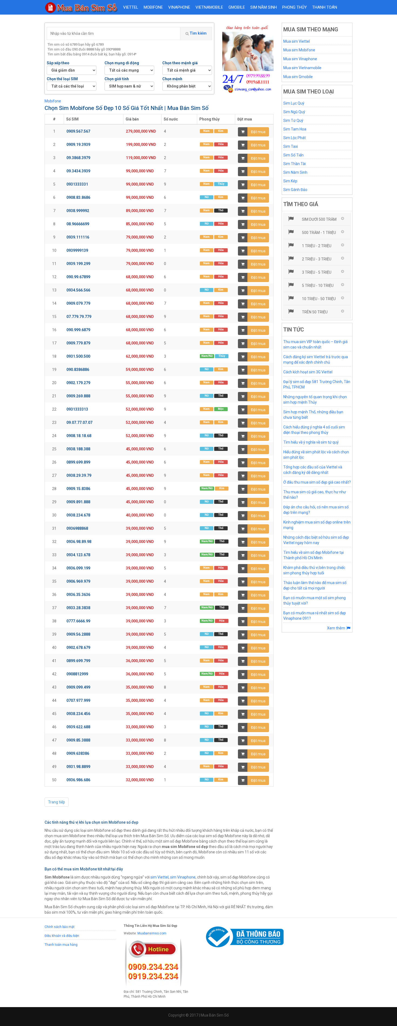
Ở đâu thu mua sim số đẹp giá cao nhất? (317, 482)
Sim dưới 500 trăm (319, 219)
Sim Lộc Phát (294, 138)
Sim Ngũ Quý (294, 112)
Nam (206, 131)
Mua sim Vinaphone (300, 59)
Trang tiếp (56, 802)
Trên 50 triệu (314, 312)
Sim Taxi (290, 146)
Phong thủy (294, 7)
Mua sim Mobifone (299, 50)
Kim (220, 131)
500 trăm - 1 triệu (318, 232)
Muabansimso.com (151, 933)
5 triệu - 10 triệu (317, 285)
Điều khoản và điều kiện (62, 936)
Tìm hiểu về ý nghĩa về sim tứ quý (311, 442)
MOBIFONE (153, 7)
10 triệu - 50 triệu (318, 299)
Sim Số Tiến (293, 155)
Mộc (221, 409)
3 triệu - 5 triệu (316, 272)
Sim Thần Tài (294, 164)
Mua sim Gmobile (298, 77)
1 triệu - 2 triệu (316, 246)
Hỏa (221, 144)
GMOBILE (236, 7)
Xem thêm (336, 628)
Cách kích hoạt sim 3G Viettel (307, 372)
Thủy (221, 184)
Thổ (220, 210)
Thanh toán (324, 7)
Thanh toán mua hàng (61, 945)
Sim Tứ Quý (293, 120)
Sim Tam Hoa (294, 129)
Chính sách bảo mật (60, 927)
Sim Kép (290, 181)
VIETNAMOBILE (209, 7)
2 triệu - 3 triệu (316, 259)
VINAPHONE (179, 7)
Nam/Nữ (207, 356)
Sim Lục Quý (293, 103)
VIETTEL (130, 7)
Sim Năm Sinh (295, 172)
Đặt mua (258, 132)
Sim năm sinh (263, 7)
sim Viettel (159, 877)
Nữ (206, 197)
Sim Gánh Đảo (295, 189)
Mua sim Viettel (296, 41)
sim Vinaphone (183, 877)
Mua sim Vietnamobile (302, 68)
